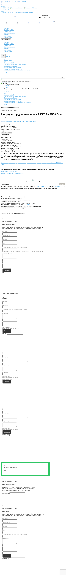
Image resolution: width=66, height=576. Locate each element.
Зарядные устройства (10, 66)
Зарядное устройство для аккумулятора (12, 173)
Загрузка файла (6, 327)
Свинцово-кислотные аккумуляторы (15, 64)
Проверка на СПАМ (7, 379)
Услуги (6, 72)
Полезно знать (8, 37)
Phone (4, 273)
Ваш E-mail (5, 305)
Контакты (7, 34)
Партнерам (7, 36)
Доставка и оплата (9, 33)
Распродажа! (8, 60)
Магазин (6, 28)
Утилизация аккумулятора (8, 171)
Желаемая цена (6, 235)
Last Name (5, 558)
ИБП (5, 61)
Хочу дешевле (5, 134)
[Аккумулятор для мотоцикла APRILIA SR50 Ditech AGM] (18, 121)
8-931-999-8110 (5, 8)
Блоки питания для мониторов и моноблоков (17, 70)
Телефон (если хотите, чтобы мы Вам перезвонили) (15, 247)
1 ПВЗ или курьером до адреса (21, 81)
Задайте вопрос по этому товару (10, 129)
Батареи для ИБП (9, 63)
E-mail (4, 243)
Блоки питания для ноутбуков (13, 69)
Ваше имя (5, 239)
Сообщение (5, 313)
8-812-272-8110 (5, 9)
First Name (5, 434)
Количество (5, 231)
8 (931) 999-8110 (41, 186)
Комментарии (5, 538)
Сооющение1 (5, 372)
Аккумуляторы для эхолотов (12, 67)
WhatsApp (57, 186)
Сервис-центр (8, 31)
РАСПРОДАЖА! (9, 30)
